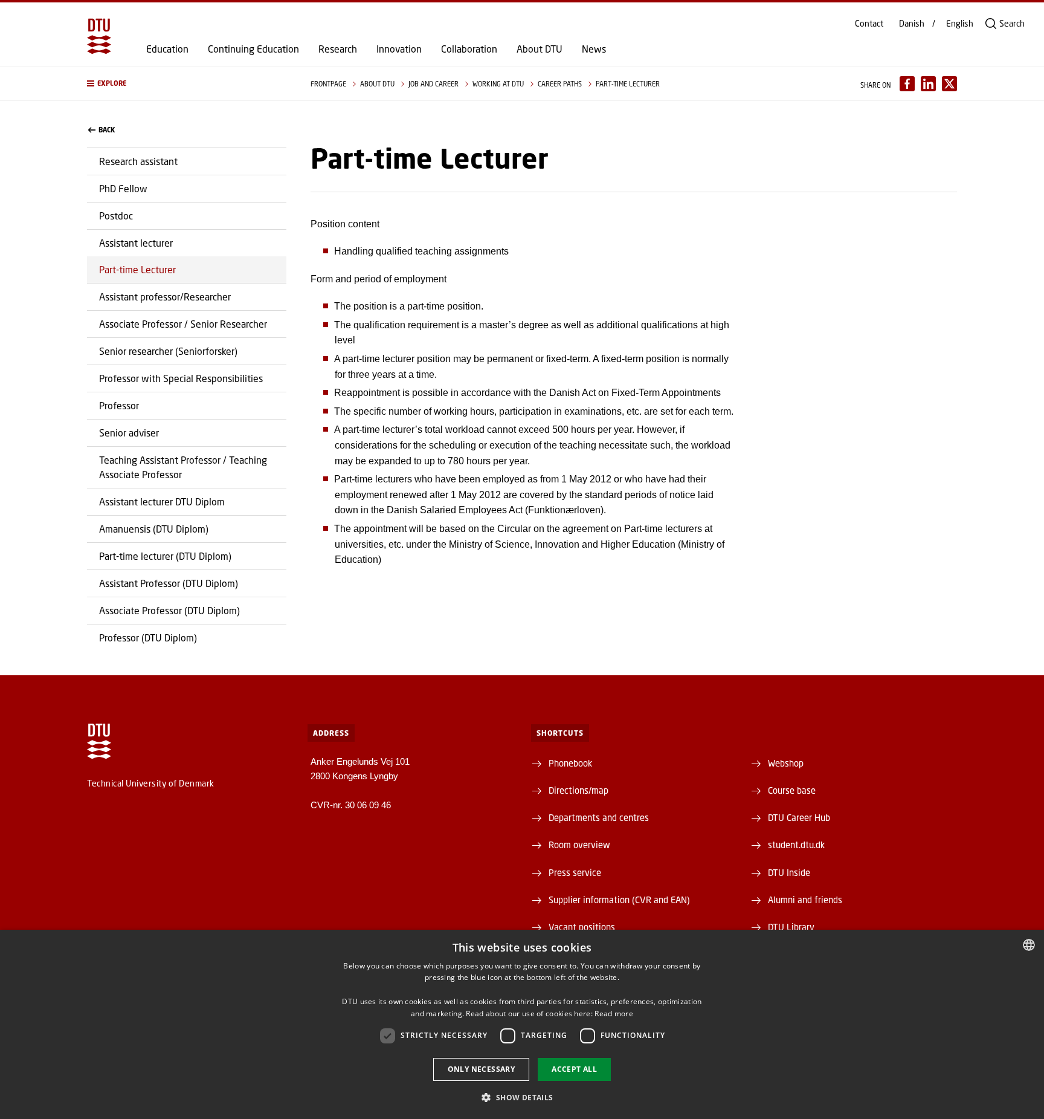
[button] (186, 83)
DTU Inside (789, 872)
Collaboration (469, 49)
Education (167, 49)
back (106, 130)
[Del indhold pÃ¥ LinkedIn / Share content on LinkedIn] (928, 83)
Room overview (579, 844)
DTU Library (791, 926)
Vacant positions (582, 926)
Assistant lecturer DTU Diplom (162, 501)
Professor (119, 405)
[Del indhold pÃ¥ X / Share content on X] (949, 83)
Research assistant (138, 161)
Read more (613, 1013)
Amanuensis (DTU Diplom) (153, 528)
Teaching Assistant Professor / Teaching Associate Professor (183, 467)
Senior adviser (129, 432)
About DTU (539, 49)
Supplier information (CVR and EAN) (619, 899)
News (594, 49)
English (959, 23)
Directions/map (578, 790)
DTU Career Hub (799, 817)
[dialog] (522, 1024)
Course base (792, 790)
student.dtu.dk (796, 844)
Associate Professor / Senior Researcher (183, 323)
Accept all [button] (574, 1069)
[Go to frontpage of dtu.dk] (99, 36)
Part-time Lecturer (137, 269)
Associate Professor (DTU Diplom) (169, 610)
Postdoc (116, 215)
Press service (575, 872)
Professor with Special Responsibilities (181, 378)
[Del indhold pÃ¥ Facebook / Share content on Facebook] (907, 83)
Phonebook (570, 762)
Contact (869, 23)
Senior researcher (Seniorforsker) (168, 351)
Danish (911, 23)
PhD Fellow (123, 188)
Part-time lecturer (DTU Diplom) (165, 556)
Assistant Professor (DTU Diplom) (168, 583)
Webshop (786, 762)
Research (337, 49)
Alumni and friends (805, 899)
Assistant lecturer (136, 242)
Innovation (399, 49)
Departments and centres (599, 817)
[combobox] (1029, 945)
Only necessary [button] (481, 1069)
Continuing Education (253, 49)
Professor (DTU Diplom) (148, 637)
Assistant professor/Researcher (165, 296)
